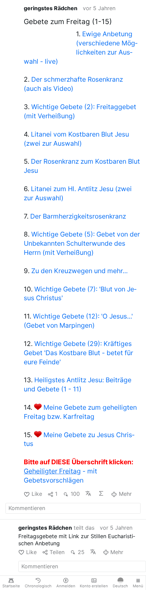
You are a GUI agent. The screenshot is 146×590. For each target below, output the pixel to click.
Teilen (57, 552)
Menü (138, 586)
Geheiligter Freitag (52, 471)
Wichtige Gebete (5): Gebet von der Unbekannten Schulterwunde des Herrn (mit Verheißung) (82, 243)
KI (102, 493)
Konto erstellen (94, 586)
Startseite (11, 586)
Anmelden (65, 586)
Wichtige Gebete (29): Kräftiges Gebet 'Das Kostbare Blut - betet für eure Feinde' (78, 353)
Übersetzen (89, 493)
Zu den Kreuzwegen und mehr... (79, 271)
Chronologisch (38, 586)
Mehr (125, 493)
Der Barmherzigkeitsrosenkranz (78, 216)
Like (37, 493)
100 (75, 493)
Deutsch (120, 586)
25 (81, 552)
